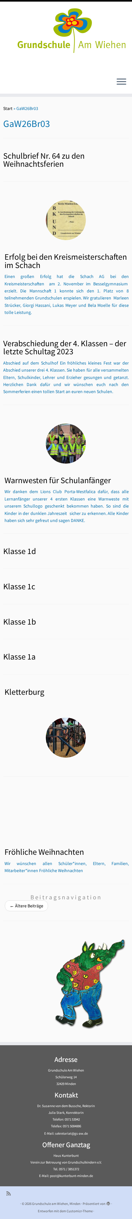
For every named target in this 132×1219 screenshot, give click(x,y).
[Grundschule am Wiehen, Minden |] (66, 29)
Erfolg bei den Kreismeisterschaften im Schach (65, 261)
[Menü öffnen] (121, 82)
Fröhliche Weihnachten (44, 852)
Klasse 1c (19, 586)
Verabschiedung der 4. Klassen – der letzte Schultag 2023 (64, 347)
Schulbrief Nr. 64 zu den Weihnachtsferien (44, 160)
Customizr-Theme (80, 1211)
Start (7, 108)
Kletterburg (24, 692)
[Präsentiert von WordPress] (108, 1202)
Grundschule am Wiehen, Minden (56, 1203)
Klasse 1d (19, 551)
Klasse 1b (19, 622)
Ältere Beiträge (26, 906)
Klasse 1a (19, 657)
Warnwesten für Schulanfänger (57, 480)
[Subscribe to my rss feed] (10, 1193)
